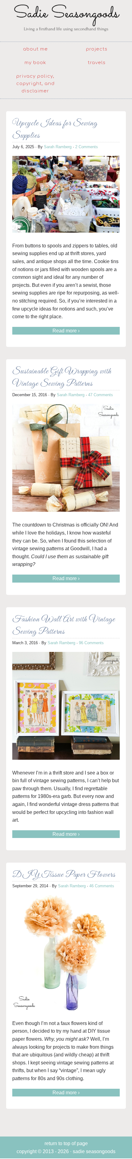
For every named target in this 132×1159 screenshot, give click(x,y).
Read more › (66, 330)
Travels (97, 62)
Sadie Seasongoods (66, 20)
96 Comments (91, 642)
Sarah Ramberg (58, 146)
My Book (35, 62)
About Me (35, 49)
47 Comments (100, 394)
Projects (96, 49)
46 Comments (101, 886)
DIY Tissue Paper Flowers (63, 874)
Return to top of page (66, 1143)
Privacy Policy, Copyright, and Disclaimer (35, 84)
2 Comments (86, 146)
